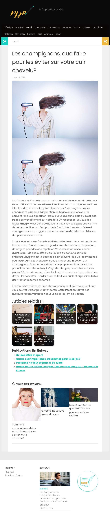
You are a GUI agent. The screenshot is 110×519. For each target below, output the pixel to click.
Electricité (98, 27)
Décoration (54, 27)
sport (58, 34)
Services (67, 27)
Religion (9, 34)
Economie (40, 27)
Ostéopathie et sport (29, 355)
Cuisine (86, 27)
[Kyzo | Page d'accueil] (20, 12)
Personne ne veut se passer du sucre (39, 362)
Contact (9, 471)
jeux (40, 34)
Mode (77, 27)
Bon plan (20, 34)
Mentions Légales (14, 475)
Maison (31, 34)
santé (29, 27)
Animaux (48, 34)
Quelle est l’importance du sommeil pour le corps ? (48, 359)
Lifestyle (9, 27)
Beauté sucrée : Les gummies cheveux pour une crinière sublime (80, 410)
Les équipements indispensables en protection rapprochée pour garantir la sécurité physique (53, 498)
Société (19, 27)
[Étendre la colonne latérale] (4, 41)
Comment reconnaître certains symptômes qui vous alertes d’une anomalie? (24, 431)
